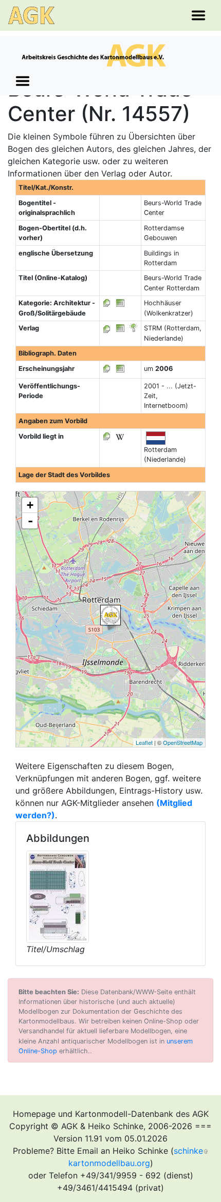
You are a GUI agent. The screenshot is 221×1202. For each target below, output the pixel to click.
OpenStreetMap (182, 742)
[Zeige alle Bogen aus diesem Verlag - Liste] (107, 328)
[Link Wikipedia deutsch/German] (120, 436)
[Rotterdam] (110, 615)
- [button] (30, 521)
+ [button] (30, 505)
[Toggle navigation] (198, 15)
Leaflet (144, 742)
